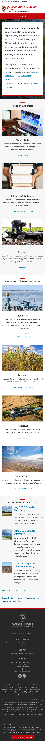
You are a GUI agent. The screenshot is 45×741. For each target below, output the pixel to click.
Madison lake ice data (22, 334)
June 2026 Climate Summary (25, 532)
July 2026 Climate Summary (24, 509)
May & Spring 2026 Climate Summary (24, 565)
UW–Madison (14, 2)
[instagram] (24, 676)
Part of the (22, 634)
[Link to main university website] (22, 627)
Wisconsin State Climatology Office (22, 8)
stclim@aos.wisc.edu (24, 669)
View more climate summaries (14, 590)
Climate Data (22, 155)
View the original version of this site (22, 653)
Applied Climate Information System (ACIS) (19, 687)
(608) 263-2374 (25, 671)
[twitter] (20, 676)
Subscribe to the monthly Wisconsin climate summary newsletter (22, 644)
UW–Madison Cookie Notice (31, 732)
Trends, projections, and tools (22, 488)
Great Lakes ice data (22, 337)
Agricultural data (23, 438)
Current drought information (22, 387)
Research (22, 267)
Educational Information (22, 211)
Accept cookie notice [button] (22, 737)
